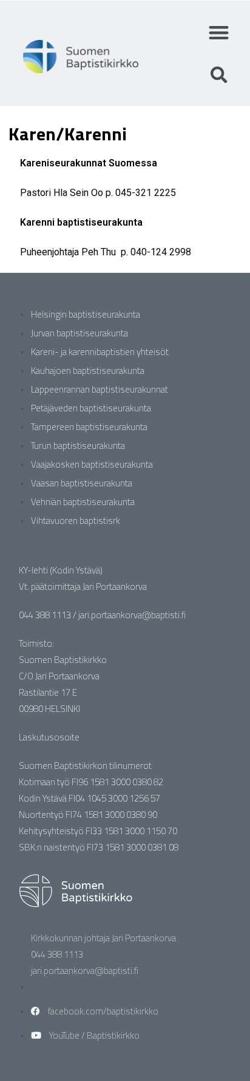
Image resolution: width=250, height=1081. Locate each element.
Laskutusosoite (49, 737)
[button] (219, 32)
